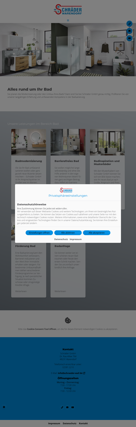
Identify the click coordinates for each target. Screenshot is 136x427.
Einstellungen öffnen (39, 232)
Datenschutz (61, 239)
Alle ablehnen (68, 232)
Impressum (76, 239)
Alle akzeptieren (97, 232)
